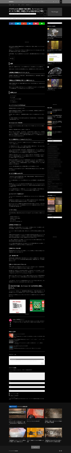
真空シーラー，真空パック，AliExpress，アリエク (54, 184)
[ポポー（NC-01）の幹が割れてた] (49, 134)
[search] (61, 23)
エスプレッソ (57, 164)
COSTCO (22, 4)
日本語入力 (50, 179)
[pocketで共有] (36, 23)
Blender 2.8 (50, 148)
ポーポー (53, 172)
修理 (24, 438)
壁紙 (49, 177)
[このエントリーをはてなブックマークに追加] (30, 23)
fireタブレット (55, 148)
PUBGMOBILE (50, 157)
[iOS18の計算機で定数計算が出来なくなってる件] (49, 112)
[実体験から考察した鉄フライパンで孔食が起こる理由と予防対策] (58, 201)
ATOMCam (54, 146)
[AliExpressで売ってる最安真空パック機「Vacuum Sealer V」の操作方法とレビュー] (49, 123)
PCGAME (53, 77)
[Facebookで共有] (12, 23)
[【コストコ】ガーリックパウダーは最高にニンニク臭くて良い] (51, 201)
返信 (42, 363)
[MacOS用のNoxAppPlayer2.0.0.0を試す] (11, 347)
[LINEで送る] (42, 23)
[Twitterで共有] (18, 23)
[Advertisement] (26, 34)
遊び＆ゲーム (57, 77)
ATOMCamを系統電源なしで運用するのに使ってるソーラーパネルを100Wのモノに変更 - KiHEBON (25, 357)
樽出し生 (55, 179)
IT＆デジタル (56, 39)
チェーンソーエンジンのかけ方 (19, 333)
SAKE (13, 4)
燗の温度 (49, 181)
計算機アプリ (50, 186)
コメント (10, 371)
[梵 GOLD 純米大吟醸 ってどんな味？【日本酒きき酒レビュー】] (58, 208)
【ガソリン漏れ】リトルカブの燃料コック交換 (35, 441)
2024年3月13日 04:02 (13, 359)
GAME (19, 4)
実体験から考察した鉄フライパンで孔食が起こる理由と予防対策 (53, 422)
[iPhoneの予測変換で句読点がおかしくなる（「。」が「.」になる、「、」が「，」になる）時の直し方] (11, 341)
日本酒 (54, 90)
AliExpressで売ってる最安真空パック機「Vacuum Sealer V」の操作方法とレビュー (57, 122)
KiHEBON (16, 450)
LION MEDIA (50, 153)
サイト (10, 389)
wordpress (50, 159)
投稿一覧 (22, 319)
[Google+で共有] (24, 23)
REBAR (55, 157)
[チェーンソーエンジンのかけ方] (11, 335)
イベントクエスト (51, 164)
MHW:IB (55, 153)
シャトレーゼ (58, 166)
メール (10, 385)
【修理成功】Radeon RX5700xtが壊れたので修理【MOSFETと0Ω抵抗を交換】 (53, 441)
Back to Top (35, 447)
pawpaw (56, 155)
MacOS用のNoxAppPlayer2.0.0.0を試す (21, 345)
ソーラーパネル (50, 168)
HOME (10, 4)
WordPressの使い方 (56, 159)
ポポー (49, 172)
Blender (53, 39)
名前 (9, 381)
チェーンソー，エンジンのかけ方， (53, 170)
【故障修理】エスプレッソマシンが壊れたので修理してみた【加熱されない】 (17, 441)
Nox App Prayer (50, 155)
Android (49, 146)
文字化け (53, 177)
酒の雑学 (55, 186)
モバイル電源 (59, 172)
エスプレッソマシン (51, 166)
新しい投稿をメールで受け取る (13, 395)
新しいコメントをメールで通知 (13, 393)
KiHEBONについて (29, 4)
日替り (57, 177)
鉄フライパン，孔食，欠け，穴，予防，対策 (54, 188)
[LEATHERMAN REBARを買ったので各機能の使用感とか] (51, 208)
